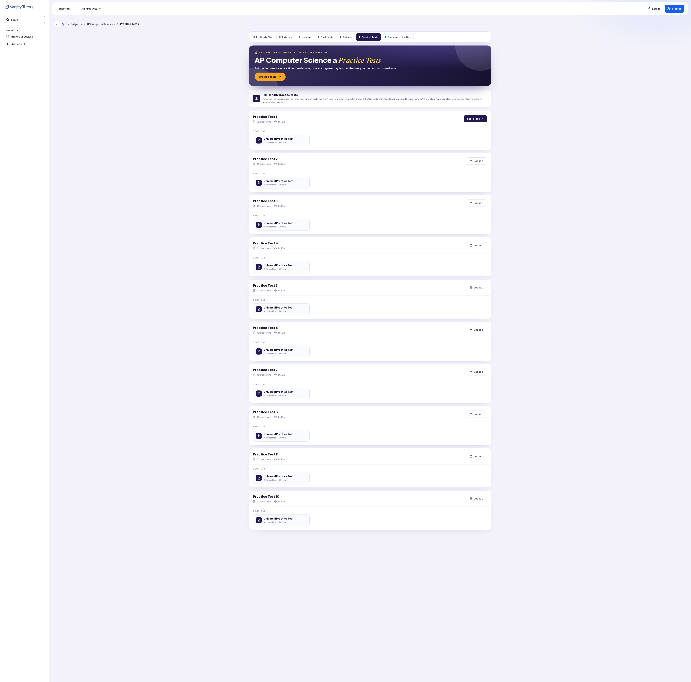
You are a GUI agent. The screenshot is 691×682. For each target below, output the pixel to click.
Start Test (473, 118)
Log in (656, 8)
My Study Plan (264, 37)
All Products (89, 8)
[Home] (64, 24)
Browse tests (268, 76)
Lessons (306, 37)
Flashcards (326, 37)
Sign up (677, 8)
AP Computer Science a (101, 24)
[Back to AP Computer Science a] (57, 24)
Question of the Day (399, 37)
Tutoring (64, 8)
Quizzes (347, 37)
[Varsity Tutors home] (18, 7)
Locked (478, 160)
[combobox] (27, 19)
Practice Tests (370, 37)
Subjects (76, 24)
